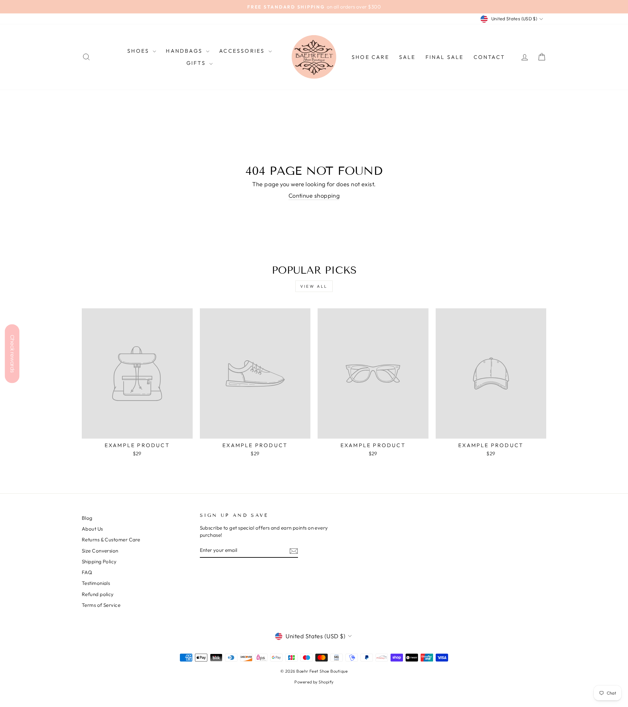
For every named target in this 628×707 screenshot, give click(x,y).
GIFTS (197, 63)
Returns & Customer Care (111, 539)
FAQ (87, 572)
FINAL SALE (445, 57)
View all (314, 286)
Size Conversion (100, 551)
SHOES (139, 50)
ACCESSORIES (243, 50)
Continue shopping (314, 195)
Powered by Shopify (313, 681)
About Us (92, 529)
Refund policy (98, 594)
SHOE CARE (370, 57)
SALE (407, 57)
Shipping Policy (99, 561)
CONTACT (489, 57)
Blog (87, 518)
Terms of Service (101, 605)
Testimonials (96, 583)
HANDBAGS (185, 50)
